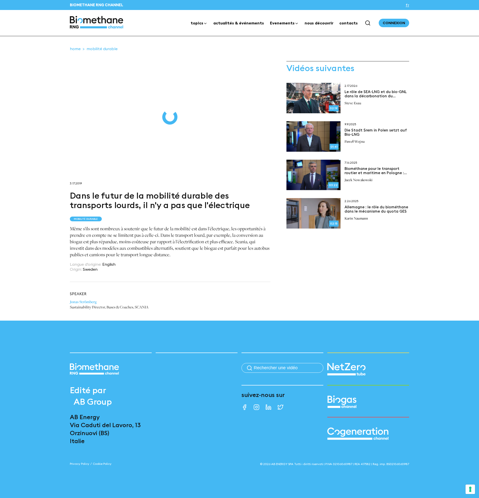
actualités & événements (238, 22)
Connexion (394, 23)
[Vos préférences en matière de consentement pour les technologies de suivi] (470, 489)
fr (407, 4)
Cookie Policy (102, 464)
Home (75, 48)
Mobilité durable (102, 48)
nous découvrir (319, 22)
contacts (348, 22)
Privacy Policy (79, 464)
